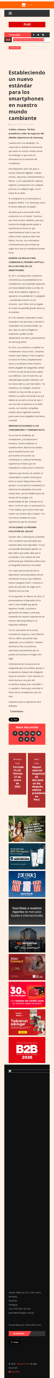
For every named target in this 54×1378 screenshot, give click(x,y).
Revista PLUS (23, 1363)
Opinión (14, 48)
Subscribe (15, 1372)
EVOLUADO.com (33, 1325)
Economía (40, 39)
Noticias (19, 39)
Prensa (14, 124)
